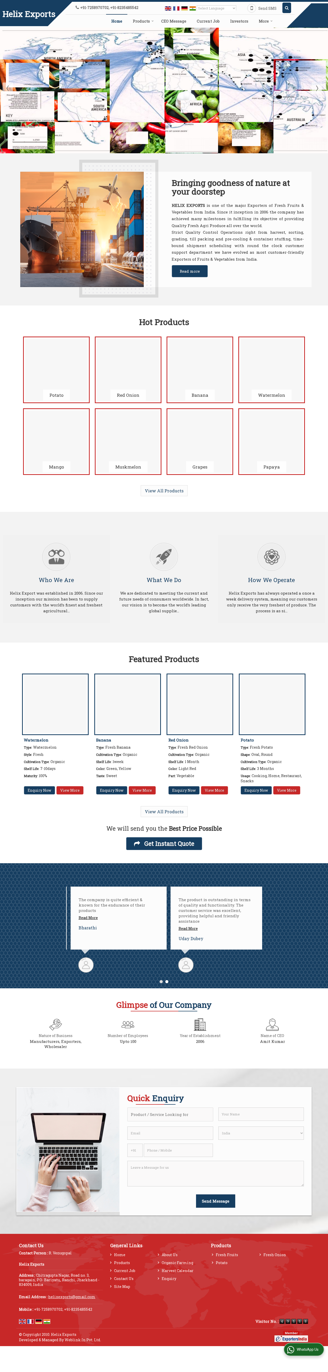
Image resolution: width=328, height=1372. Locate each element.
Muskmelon (128, 467)
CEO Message (173, 21)
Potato (56, 395)
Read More (83, 917)
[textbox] (170, 1114)
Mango (56, 467)
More (264, 21)
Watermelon (271, 395)
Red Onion (128, 395)
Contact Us (124, 1278)
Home (116, 21)
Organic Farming (177, 1262)
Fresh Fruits (227, 1254)
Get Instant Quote (168, 843)
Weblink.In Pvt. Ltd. (83, 1339)
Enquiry (169, 1278)
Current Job (208, 21)
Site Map (122, 1286)
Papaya (271, 467)
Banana (200, 395)
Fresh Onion (274, 1254)
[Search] (286, 8)
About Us (170, 1254)
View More (70, 790)
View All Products (164, 491)
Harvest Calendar (177, 1270)
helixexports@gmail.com (71, 1296)
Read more (190, 271)
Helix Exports (29, 14)
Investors (239, 21)
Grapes (199, 467)
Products (141, 21)
